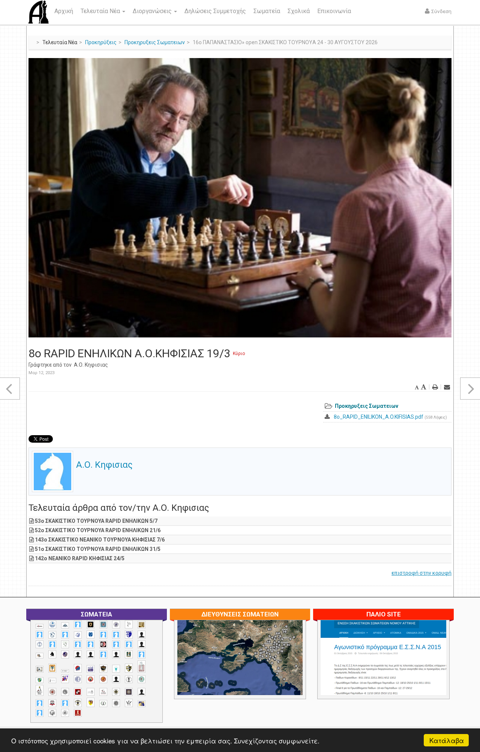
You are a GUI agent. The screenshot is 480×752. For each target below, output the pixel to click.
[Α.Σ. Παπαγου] (116, 644)
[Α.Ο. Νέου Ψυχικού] (103, 635)
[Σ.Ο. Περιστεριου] (39, 703)
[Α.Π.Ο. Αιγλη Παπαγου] (52, 644)
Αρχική (63, 11)
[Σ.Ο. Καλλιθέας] (90, 692)
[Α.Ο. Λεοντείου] (78, 635)
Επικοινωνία (334, 11)
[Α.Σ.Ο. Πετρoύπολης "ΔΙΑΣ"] (39, 655)
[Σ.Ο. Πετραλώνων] (52, 703)
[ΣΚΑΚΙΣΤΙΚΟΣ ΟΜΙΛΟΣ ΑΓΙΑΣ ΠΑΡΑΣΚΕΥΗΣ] (39, 713)
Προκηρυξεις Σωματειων (154, 42)
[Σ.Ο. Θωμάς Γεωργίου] (78, 692)
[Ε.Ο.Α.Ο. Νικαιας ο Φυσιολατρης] (39, 669)
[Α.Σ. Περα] (129, 644)
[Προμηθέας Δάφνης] (90, 679)
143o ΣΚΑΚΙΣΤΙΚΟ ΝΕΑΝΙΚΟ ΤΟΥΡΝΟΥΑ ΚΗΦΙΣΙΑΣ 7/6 (100, 540)
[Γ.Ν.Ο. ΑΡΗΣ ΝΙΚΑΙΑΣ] (116, 654)
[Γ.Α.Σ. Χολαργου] (103, 654)
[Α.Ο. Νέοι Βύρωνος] (90, 634)
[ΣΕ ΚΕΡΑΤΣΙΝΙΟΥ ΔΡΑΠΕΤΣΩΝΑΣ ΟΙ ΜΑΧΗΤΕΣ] (116, 703)
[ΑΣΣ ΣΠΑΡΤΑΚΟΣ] (90, 654)
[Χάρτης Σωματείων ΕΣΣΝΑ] (257, 666)
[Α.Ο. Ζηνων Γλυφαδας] (52, 635)
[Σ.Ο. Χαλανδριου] (90, 702)
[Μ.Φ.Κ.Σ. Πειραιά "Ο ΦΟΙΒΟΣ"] (90, 669)
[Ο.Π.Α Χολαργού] (116, 669)
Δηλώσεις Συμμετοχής (215, 11)
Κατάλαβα (446, 740)
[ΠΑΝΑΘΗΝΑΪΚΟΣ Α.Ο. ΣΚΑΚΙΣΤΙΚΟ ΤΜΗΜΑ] (39, 680)
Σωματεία (267, 11)
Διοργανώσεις (153, 11)
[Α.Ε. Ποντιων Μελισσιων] (78, 624)
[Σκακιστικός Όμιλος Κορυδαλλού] (65, 713)
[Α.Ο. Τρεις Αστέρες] (141, 635)
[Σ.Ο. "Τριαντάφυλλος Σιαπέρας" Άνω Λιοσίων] (141, 679)
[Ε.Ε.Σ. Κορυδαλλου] (141, 654)
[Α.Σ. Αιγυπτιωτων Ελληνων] (78, 644)
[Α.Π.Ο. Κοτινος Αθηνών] (65, 644)
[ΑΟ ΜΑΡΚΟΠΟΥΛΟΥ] (65, 654)
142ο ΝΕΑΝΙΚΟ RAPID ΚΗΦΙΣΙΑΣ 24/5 (79, 558)
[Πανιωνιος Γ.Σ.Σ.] (65, 678)
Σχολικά (299, 11)
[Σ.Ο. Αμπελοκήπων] (52, 692)
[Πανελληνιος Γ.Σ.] (52, 680)
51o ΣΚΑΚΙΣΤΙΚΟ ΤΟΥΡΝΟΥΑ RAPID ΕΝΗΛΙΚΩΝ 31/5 (97, 549)
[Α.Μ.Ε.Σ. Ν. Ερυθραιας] (116, 624)
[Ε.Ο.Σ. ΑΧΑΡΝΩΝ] (52, 668)
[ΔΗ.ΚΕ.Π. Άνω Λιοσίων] (129, 654)
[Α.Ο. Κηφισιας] (65, 635)
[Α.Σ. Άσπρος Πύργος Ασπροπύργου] (90, 644)
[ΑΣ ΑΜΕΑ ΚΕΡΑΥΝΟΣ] (78, 654)
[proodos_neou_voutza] (52, 624)
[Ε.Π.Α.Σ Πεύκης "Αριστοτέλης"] (65, 670)
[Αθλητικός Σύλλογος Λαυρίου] (52, 654)
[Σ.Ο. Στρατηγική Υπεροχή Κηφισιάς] (65, 703)
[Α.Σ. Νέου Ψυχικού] (103, 644)
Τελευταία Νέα (101, 11)
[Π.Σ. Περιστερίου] (141, 666)
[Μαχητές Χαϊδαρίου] (103, 668)
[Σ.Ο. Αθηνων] (39, 690)
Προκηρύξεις (101, 42)
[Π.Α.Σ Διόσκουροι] (129, 668)
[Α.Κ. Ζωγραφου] (103, 624)
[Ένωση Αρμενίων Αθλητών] (78, 668)
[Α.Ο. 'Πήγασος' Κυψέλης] (129, 624)
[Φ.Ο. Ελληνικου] (78, 713)
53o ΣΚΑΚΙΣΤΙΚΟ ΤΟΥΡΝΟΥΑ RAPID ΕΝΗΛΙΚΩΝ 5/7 (96, 521)
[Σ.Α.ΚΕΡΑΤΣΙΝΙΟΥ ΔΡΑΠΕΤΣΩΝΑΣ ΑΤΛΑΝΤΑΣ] (116, 679)
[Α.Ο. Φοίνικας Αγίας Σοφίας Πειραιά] (39, 644)
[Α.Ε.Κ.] (90, 624)
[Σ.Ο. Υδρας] (78, 703)
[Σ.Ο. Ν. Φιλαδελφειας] (116, 692)
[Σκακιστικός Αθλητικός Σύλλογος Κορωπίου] (141, 703)
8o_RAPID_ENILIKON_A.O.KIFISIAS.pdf (378, 417)
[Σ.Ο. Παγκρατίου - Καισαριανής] (129, 692)
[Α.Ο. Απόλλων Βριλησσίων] (141, 625)
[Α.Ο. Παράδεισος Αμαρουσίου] (116, 635)
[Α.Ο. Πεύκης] (129, 634)
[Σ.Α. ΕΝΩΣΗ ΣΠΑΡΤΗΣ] (103, 679)
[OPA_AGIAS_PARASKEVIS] (39, 626)
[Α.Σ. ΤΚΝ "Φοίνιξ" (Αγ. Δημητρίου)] (141, 644)
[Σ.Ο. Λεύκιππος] (103, 692)
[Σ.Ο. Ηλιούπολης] (65, 692)
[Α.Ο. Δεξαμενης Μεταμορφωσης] (39, 635)
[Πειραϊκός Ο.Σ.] (78, 679)
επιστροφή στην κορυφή (422, 573)
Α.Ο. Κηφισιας (91, 365)
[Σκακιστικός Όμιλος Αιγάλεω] (52, 713)
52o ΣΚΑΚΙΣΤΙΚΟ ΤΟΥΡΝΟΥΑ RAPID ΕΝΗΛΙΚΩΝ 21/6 (97, 530)
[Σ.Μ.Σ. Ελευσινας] (129, 679)
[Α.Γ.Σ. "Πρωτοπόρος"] (65, 625)
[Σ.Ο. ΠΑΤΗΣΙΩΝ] (141, 692)
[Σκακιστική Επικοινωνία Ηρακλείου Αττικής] (129, 703)
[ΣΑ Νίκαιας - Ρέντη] (103, 703)
